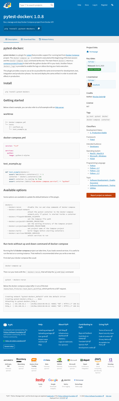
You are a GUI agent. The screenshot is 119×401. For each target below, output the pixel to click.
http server (59, 107)
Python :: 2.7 (94, 168)
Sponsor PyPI (83, 344)
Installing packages (45, 330)
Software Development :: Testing (102, 185)
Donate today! (9, 346)
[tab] (11, 39)
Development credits (86, 347)
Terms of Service (105, 330)
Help (79, 5)
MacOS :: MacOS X (97, 153)
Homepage (93, 52)
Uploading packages (45, 333)
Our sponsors (63, 345)
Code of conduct (105, 336)
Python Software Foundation (13, 332)
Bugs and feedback (85, 333)
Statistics (62, 339)
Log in (95, 5)
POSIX (92, 158)
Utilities (93, 188)
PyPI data (91, 62)
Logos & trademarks (66, 342)
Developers (94, 146)
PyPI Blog (62, 330)
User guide (42, 336)
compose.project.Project (13, 63)
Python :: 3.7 (94, 173)
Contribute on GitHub (84, 337)
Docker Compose (72, 55)
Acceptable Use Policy (104, 343)
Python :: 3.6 (94, 170)
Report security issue (106, 333)
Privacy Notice (104, 339)
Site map (108, 396)
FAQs (40, 345)
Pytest (92, 139)
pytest (29, 55)
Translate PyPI (84, 341)
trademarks (50, 396)
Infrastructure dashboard (63, 334)
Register (104, 5)
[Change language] (112, 5)
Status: (14, 341)
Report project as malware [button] (101, 195)
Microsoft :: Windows (98, 156)
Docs (87, 5)
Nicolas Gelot (98, 96)
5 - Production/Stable (98, 132)
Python (93, 165)
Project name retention (43, 340)
